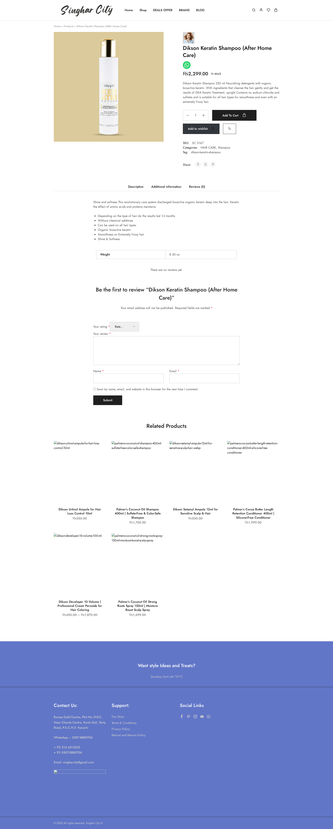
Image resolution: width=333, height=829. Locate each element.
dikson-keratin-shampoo (206, 152)
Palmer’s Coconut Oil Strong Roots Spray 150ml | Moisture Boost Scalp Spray (137, 606)
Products (69, 26)
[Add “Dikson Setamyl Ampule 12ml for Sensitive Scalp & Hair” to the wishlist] (214, 449)
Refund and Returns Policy (128, 735)
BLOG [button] (200, 10)
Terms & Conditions (124, 723)
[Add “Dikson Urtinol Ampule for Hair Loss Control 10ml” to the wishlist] (99, 449)
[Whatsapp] (208, 717)
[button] (229, 128)
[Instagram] (195, 717)
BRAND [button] (184, 10)
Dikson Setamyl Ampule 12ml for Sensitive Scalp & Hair (195, 511)
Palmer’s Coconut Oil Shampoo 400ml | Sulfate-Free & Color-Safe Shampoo (138, 513)
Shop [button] (143, 10)
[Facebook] (181, 717)
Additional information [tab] (166, 186)
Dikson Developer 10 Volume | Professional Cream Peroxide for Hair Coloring (80, 606)
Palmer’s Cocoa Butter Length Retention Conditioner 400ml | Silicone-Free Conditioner (253, 513)
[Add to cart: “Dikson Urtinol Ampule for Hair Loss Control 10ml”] (99, 458)
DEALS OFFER (162, 10)
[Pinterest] (188, 717)
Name (98, 371)
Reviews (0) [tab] (197, 186)
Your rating (101, 326)
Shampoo (224, 147)
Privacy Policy (121, 729)
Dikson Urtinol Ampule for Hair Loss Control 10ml (80, 511)
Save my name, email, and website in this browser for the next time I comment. (147, 389)
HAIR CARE (208, 147)
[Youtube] (202, 717)
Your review (102, 334)
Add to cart (230, 115)
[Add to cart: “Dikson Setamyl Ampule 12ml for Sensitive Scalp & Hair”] (214, 458)
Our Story (118, 716)
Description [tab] (136, 186)
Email (174, 371)
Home (129, 10)
